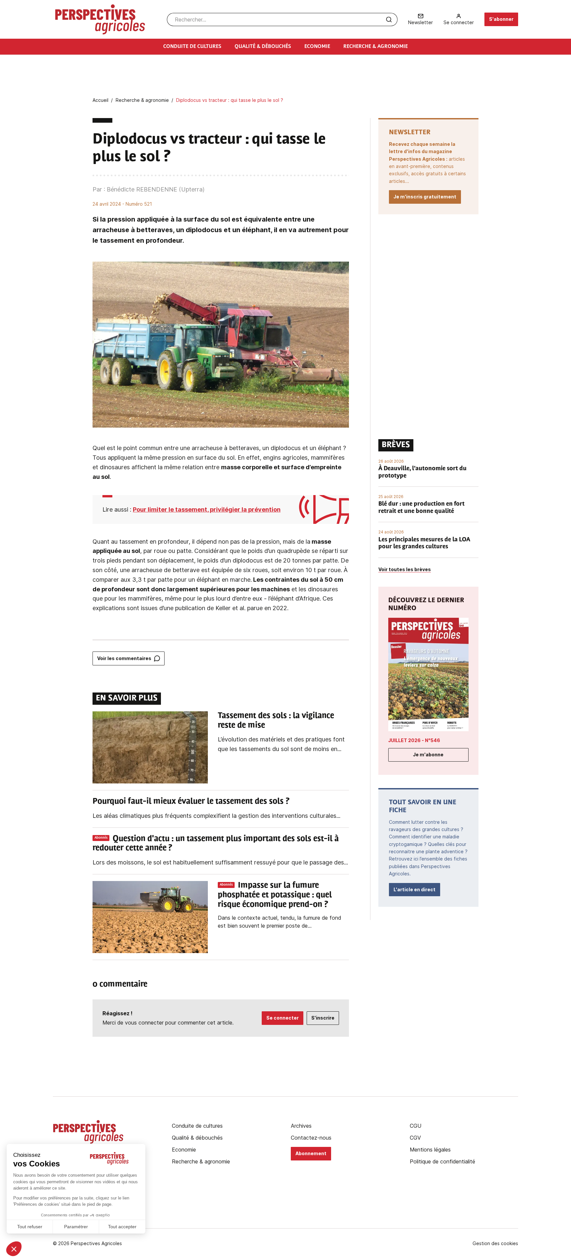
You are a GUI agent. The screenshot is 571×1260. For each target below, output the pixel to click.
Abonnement (310, 1153)
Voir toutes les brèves (404, 569)
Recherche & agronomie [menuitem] (375, 46)
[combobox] (282, 19)
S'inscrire (322, 1018)
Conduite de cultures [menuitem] (192, 46)
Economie (184, 1149)
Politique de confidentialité (442, 1161)
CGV (415, 1137)
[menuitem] (420, 19)
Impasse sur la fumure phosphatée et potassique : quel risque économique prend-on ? (275, 895)
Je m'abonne (428, 754)
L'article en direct (415, 889)
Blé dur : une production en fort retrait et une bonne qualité (421, 508)
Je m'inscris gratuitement (425, 196)
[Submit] (389, 19)
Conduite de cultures (197, 1125)
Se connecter (282, 1018)
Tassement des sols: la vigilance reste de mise (276, 721)
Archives (301, 1125)
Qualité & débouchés (197, 1137)
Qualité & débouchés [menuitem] (263, 46)
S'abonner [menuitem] (501, 19)
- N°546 (414, 740)
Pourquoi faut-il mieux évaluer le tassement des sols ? (191, 802)
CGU (415, 1125)
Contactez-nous (311, 1137)
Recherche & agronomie (201, 1161)
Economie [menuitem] (317, 46)
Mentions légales (430, 1149)
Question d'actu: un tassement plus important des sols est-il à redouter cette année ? (216, 844)
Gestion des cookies (495, 1243)
